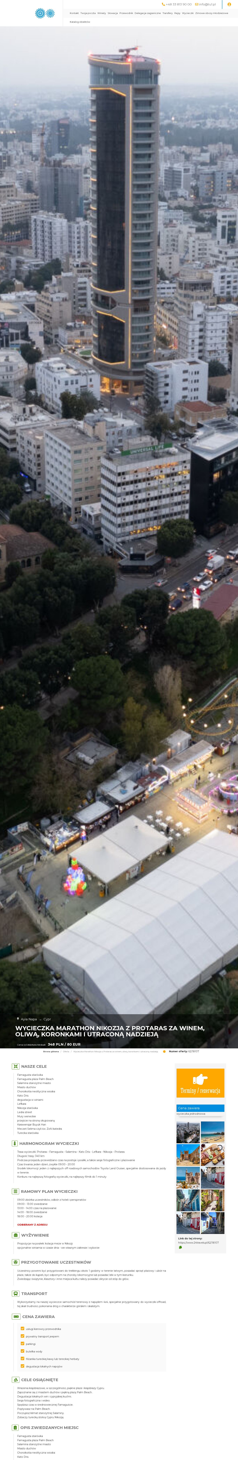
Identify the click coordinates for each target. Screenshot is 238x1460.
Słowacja (113, 13)
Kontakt (74, 13)
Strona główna (51, 1051)
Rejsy (177, 13)
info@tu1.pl (207, 4)
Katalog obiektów (80, 22)
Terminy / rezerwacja (200, 1090)
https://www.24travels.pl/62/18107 (198, 1242)
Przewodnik (126, 13)
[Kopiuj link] (180, 1247)
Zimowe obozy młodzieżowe (211, 13)
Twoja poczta (88, 13)
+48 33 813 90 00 (179, 4)
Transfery (168, 13)
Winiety (101, 13)
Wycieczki (188, 13)
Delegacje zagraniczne (148, 13)
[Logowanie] (229, 4)
